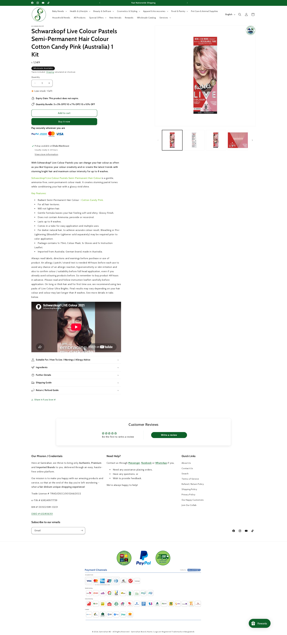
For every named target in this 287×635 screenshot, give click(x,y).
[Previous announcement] (99, 3)
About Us (186, 463)
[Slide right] (252, 140)
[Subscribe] (81, 530)
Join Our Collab (189, 505)
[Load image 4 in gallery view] (238, 140)
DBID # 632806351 (42, 513)
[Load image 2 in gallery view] (194, 140)
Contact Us (187, 468)
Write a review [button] (169, 435)
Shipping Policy (189, 489)
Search (185, 473)
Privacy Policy (188, 494)
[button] (59, 11)
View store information (46, 154)
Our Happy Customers (193, 500)
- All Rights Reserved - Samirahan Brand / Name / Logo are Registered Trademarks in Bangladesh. (153, 632)
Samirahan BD (105, 632)
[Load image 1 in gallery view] (172, 140)
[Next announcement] (187, 3)
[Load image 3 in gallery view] (216, 140)
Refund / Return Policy (193, 484)
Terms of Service (190, 478)
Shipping (50, 72)
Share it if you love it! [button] (45, 399)
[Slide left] (158, 140)
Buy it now (64, 121)
